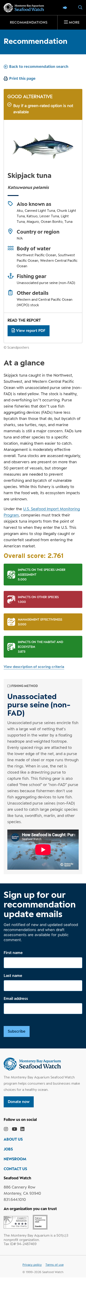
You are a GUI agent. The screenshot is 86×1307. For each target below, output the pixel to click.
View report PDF (30, 330)
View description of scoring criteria (34, 667)
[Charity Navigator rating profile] (16, 1222)
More (74, 22)
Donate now (19, 1101)
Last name (13, 975)
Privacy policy (32, 1264)
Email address (16, 998)
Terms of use (54, 1264)
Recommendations (28, 22)
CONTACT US (15, 1168)
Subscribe (16, 1031)
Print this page (22, 78)
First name (13, 952)
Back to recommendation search (38, 66)
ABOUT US (13, 1139)
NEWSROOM (15, 1159)
